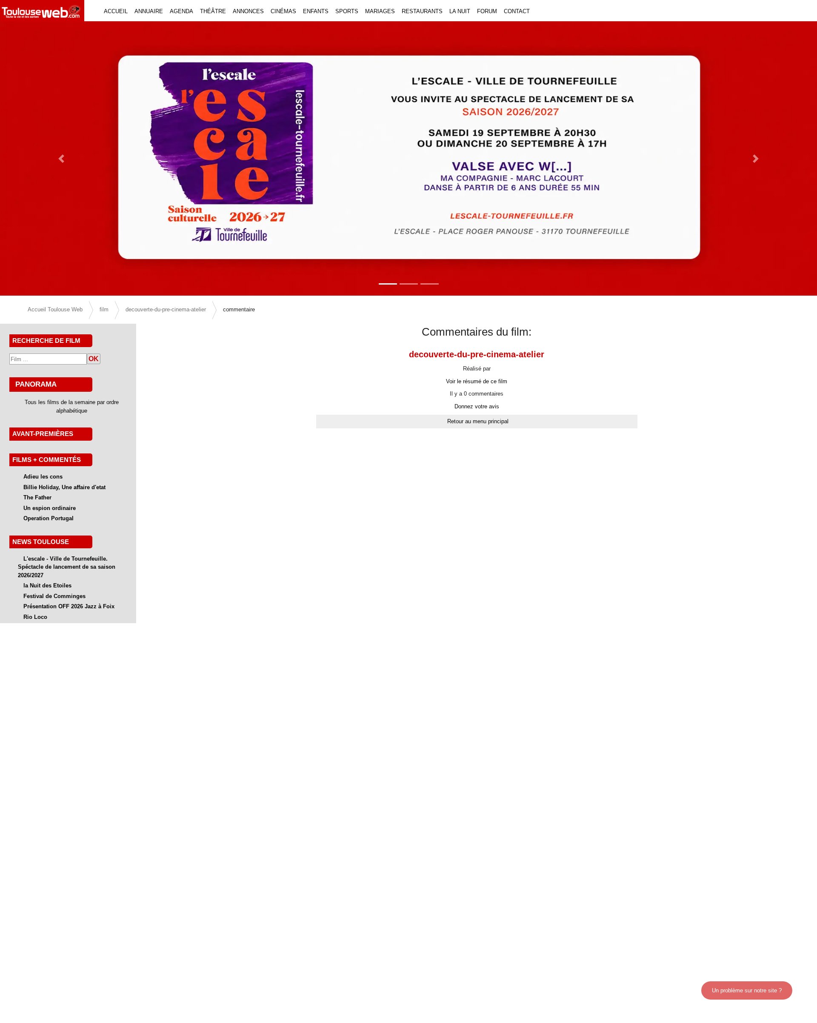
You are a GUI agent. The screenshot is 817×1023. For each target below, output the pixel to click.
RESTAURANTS (422, 11)
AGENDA (181, 11)
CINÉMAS (283, 11)
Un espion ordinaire (49, 508)
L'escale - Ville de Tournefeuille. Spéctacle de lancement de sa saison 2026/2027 (66, 567)
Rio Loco (35, 617)
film (104, 309)
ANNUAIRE (148, 11)
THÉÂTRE (213, 11)
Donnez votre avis (476, 406)
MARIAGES (380, 11)
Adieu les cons (43, 476)
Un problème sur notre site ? (747, 990)
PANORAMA (36, 384)
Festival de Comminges (54, 596)
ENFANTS (316, 11)
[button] (61, 158)
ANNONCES (248, 11)
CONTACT (517, 11)
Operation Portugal (48, 518)
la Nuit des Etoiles (47, 585)
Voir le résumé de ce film (476, 381)
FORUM (487, 11)
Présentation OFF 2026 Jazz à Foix (68, 606)
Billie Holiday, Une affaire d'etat (64, 487)
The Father (37, 497)
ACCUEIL (116, 11)
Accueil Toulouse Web (55, 309)
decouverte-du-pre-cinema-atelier (166, 309)
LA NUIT (459, 11)
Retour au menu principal (477, 421)
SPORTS (346, 11)
